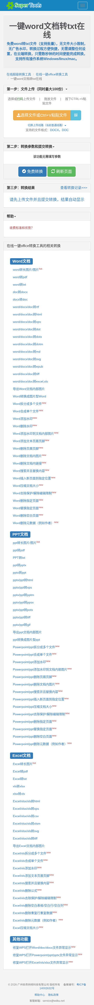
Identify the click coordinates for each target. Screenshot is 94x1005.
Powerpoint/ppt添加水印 (31, 662)
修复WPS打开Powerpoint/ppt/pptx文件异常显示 (47, 955)
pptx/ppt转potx (23, 610)
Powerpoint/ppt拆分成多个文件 (36, 647)
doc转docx (20, 292)
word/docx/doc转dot (26, 329)
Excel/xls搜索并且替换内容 (33, 883)
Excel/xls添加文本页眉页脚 (33, 875)
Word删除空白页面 (28, 515)
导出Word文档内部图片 (29, 389)
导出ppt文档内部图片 (27, 632)
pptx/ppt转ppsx (23, 602)
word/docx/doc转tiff (26, 374)
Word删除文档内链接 (29, 463)
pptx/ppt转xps (22, 587)
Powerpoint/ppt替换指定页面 (34, 729)
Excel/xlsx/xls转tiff (25, 838)
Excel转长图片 (24, 764)
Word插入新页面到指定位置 (34, 478)
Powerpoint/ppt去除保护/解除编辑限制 (41, 714)
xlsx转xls (19, 793)
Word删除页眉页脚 (28, 448)
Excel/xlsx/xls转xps (26, 808)
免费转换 (34, 171)
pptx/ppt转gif (21, 624)
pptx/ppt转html (23, 580)
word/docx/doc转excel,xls (30, 381)
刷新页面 (63, 171)
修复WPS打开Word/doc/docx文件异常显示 (44, 947)
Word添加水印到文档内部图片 (35, 433)
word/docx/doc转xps (27, 322)
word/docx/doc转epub (28, 366)
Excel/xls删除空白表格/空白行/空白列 (40, 905)
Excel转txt (20, 779)
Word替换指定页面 (28, 508)
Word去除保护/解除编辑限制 (34, 493)
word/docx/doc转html (27, 314)
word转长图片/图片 (27, 269)
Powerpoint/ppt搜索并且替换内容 (38, 692)
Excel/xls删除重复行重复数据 (35, 913)
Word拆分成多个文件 (29, 404)
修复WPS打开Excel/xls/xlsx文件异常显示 (43, 962)
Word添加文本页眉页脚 (31, 441)
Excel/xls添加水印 (27, 868)
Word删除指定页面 (28, 500)
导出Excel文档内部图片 (29, 846)
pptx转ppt (19, 572)
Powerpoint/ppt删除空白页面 (34, 736)
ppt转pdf (19, 550)
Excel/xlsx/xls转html (26, 801)
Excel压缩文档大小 (28, 928)
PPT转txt (19, 557)
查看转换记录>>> (73, 188)
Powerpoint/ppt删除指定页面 (34, 721)
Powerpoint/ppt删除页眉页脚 (34, 677)
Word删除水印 (25, 426)
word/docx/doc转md (26, 351)
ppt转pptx (19, 565)
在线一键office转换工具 (52, 74)
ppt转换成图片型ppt (26, 639)
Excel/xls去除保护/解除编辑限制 (37, 898)
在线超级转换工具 (19, 74)
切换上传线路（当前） (46, 125)
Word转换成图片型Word (29, 396)
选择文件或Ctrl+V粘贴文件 (44, 115)
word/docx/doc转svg (27, 359)
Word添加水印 (25, 418)
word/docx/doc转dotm (28, 344)
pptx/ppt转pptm (23, 595)
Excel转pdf (20, 771)
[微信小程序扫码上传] (76, 115)
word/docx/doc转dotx (27, 336)
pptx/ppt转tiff (21, 617)
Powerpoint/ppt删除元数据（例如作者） (42, 744)
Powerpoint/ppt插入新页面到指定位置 (41, 699)
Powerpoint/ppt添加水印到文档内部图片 (42, 669)
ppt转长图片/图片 (26, 542)
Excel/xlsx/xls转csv (26, 816)
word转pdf (20, 277)
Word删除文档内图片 (29, 456)
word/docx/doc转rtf (26, 307)
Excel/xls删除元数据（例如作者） (38, 920)
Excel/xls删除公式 (27, 890)
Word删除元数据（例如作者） (35, 523)
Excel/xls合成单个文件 (30, 861)
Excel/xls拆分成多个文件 (32, 853)
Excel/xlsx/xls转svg (26, 831)
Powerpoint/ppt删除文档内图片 (36, 684)
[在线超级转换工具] (25, 5)
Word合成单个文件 (28, 411)
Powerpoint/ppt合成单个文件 (34, 654)
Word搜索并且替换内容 (31, 471)
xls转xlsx (19, 786)
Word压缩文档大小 (28, 485)
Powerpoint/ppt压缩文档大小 (34, 706)
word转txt (19, 284)
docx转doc (20, 299)
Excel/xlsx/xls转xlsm (26, 823)
